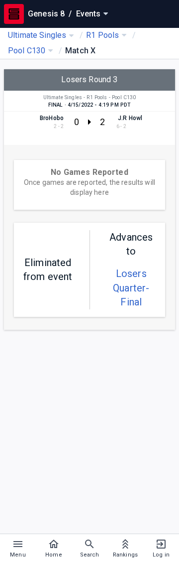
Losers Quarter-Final (131, 288)
